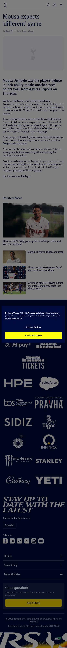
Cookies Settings (33, 327)
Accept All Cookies (33, 335)
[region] (33, 324)
